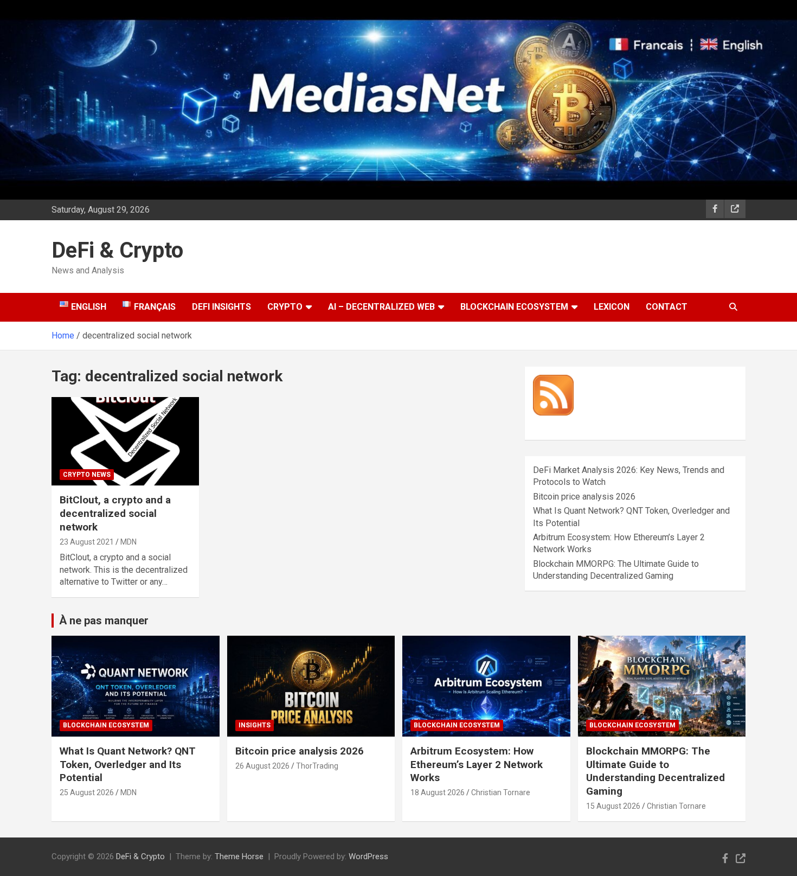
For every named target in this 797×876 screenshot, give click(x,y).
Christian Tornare (500, 792)
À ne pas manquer (104, 620)
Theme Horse (239, 856)
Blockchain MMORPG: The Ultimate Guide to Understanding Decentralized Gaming (655, 771)
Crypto (285, 307)
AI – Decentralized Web (381, 307)
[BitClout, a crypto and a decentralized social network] (125, 441)
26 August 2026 (262, 766)
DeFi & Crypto (117, 250)
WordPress (368, 856)
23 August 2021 (87, 542)
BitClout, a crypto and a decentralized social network (115, 513)
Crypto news (87, 474)
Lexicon (611, 307)
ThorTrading (317, 766)
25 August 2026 (87, 792)
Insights (255, 725)
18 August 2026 (437, 792)
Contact (666, 307)
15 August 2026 (613, 806)
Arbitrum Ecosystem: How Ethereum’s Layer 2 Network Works (476, 764)
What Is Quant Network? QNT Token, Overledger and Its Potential (128, 764)
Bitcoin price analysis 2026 (584, 496)
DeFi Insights (221, 307)
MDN (128, 542)
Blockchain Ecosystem (514, 307)
